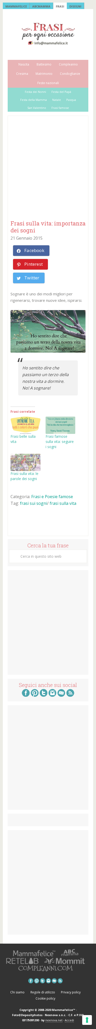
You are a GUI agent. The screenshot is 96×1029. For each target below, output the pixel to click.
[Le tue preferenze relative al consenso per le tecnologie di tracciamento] (87, 1020)
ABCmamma (41, 6)
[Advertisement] (48, 168)
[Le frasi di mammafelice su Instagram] (52, 695)
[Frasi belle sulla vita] (25, 425)
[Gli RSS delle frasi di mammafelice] (70, 695)
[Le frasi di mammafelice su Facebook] (26, 695)
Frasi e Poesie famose (52, 496)
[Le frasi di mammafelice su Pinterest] (35, 695)
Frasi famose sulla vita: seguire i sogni (60, 441)
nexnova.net (53, 1020)
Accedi (69, 1020)
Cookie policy (45, 998)
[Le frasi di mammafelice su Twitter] (43, 695)
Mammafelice (16, 6)
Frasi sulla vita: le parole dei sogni (24, 476)
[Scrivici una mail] (61, 695)
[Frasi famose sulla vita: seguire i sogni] (61, 425)
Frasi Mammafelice (48, 33)
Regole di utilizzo (42, 992)
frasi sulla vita (63, 503)
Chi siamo (17, 992)
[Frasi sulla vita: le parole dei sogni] (25, 462)
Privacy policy (71, 992)
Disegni (75, 6)
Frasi (60, 6)
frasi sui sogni (33, 503)
